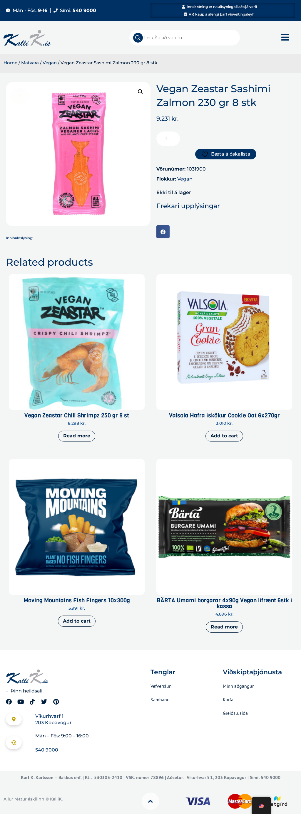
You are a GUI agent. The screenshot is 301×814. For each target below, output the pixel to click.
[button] (140, 92)
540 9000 (46, 750)
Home (10, 62)
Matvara (30, 62)
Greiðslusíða (235, 713)
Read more (76, 436)
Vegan (50, 62)
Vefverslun (161, 686)
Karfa (228, 699)
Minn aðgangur (238, 686)
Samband (160, 699)
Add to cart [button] (224, 436)
